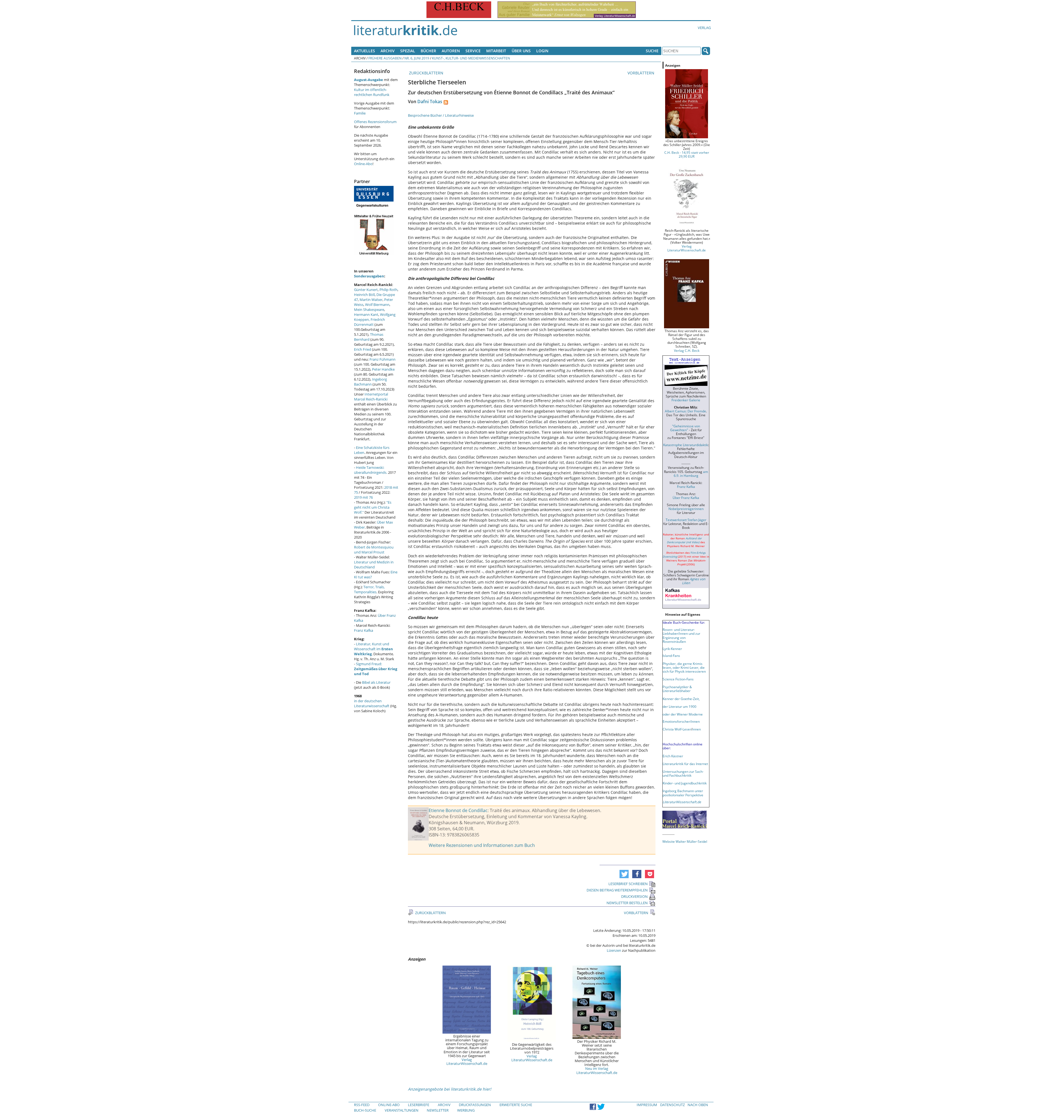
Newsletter (438, 1110)
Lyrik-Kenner (672, 648)
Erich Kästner (673, 756)
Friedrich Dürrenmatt (369, 322)
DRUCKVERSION (634, 896)
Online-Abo (363, 163)
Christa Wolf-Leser (677, 729)
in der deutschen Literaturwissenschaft (371, 703)
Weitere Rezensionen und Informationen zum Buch (482, 845)
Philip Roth (388, 289)
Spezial (407, 50)
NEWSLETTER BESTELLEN (627, 902)
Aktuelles (364, 50)
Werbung (466, 1110)
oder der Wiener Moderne (683, 714)
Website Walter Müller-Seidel (684, 841)
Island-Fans (671, 655)
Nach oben (698, 1104)
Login (542, 50)
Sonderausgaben (369, 276)
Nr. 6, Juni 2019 (416, 58)
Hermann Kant (366, 314)
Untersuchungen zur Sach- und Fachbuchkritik (683, 773)
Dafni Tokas (429, 101)
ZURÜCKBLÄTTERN (425, 73)
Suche (652, 50)
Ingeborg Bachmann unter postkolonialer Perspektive (683, 793)
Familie (360, 113)
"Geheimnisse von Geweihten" (685, 428)
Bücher (428, 50)
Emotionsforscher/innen (681, 721)
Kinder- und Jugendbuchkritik (685, 783)
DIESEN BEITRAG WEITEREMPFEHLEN (617, 890)
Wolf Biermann (377, 304)
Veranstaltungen (401, 1110)
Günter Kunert (366, 289)
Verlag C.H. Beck (686, 350)
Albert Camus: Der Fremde (685, 411)
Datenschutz (672, 1104)
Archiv (388, 50)
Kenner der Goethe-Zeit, (681, 698)
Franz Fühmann (382, 359)
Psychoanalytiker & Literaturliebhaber (677, 689)
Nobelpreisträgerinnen (686, 508)
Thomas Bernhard (368, 337)
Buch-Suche (365, 1110)
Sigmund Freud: (375, 668)
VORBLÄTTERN (641, 73)
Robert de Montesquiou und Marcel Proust (374, 550)
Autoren (451, 50)
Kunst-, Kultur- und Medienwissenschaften (471, 58)
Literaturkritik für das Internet (685, 763)
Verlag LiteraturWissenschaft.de (466, 1061)
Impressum (647, 1104)
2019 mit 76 (363, 497)
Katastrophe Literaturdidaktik (685, 445)
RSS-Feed (361, 1104)
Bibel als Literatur (376, 682)
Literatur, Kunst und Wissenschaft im (373, 648)
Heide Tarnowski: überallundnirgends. (370, 470)
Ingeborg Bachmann (370, 382)
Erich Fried (362, 349)
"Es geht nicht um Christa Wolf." (372, 507)
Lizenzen (614, 950)
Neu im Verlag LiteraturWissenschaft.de (596, 1070)
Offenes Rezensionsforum (375, 121)
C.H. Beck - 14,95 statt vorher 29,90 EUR (686, 154)
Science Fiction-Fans (678, 679)
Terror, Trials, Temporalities (369, 589)
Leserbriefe (418, 1104)
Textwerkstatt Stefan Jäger (686, 520)
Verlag (704, 27)
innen (696, 729)
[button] (624, 874)
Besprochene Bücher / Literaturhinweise (441, 115)
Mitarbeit (496, 50)
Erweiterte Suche (515, 1104)
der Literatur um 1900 (679, 706)
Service (473, 50)
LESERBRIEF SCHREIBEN (628, 883)
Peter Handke (383, 369)
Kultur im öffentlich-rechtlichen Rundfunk (371, 92)
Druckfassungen (475, 1104)
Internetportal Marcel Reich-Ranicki (371, 397)
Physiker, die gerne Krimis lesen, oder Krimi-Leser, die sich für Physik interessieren (684, 667)
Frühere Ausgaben (385, 58)
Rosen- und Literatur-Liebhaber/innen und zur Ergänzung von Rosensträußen (681, 635)
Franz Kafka (363, 630)
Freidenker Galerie (685, 400)
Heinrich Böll (364, 294)
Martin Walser (371, 299)
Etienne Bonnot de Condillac (458, 810)
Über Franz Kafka (686, 497)
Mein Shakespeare (369, 309)
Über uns (521, 50)
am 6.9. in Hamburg (691, 473)
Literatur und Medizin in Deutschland (374, 564)
